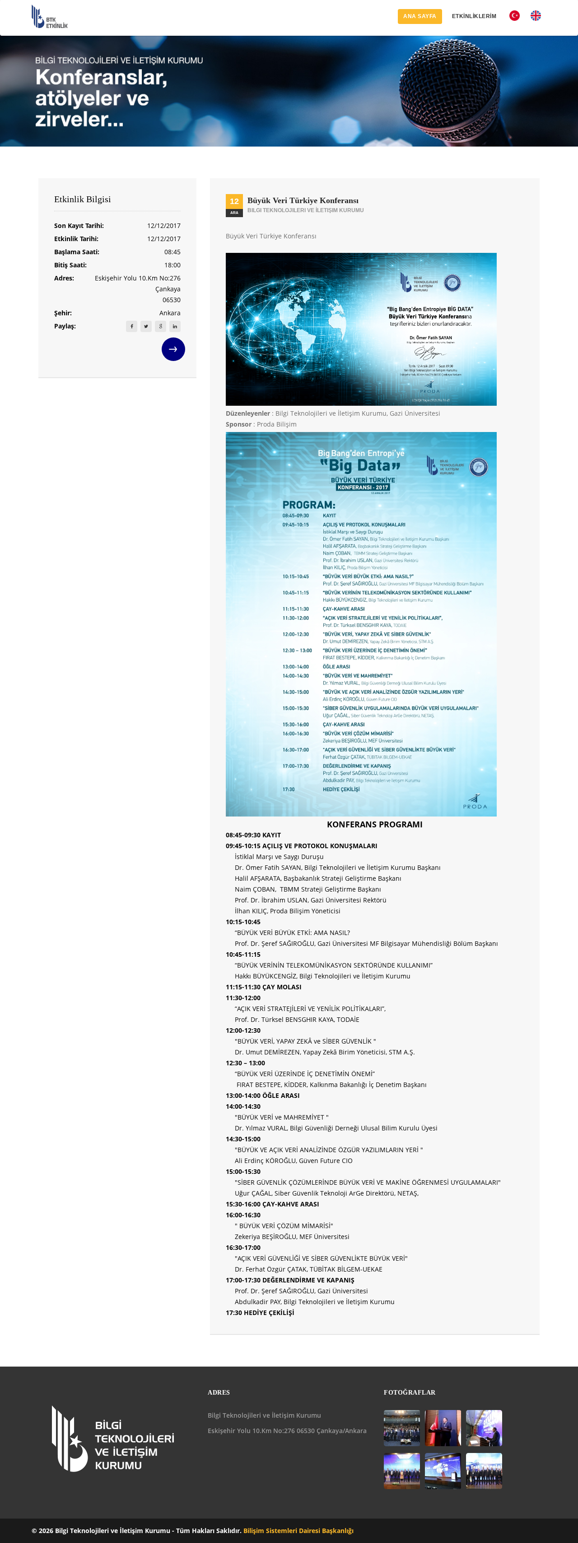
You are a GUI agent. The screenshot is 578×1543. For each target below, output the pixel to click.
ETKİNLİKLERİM (474, 16)
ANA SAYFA (420, 16)
